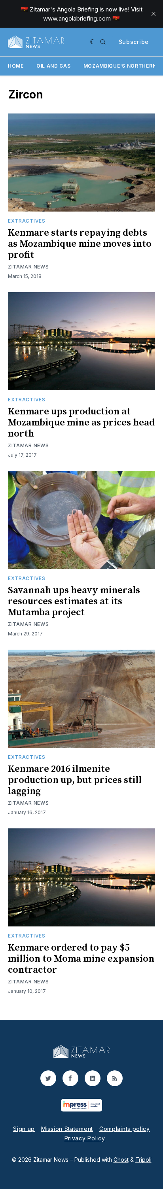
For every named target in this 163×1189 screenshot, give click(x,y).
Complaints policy (124, 1128)
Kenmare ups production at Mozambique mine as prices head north (81, 423)
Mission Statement (67, 1128)
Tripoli (143, 1159)
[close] (153, 14)
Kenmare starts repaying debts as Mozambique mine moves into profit (80, 244)
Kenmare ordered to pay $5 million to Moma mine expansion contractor (81, 959)
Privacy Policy (84, 1138)
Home (16, 66)
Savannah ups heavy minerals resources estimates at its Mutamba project (74, 601)
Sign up (24, 1128)
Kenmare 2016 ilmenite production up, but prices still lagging (75, 780)
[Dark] (93, 42)
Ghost (121, 1159)
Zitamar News (28, 267)
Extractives (26, 221)
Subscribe (134, 41)
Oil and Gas (53, 66)
